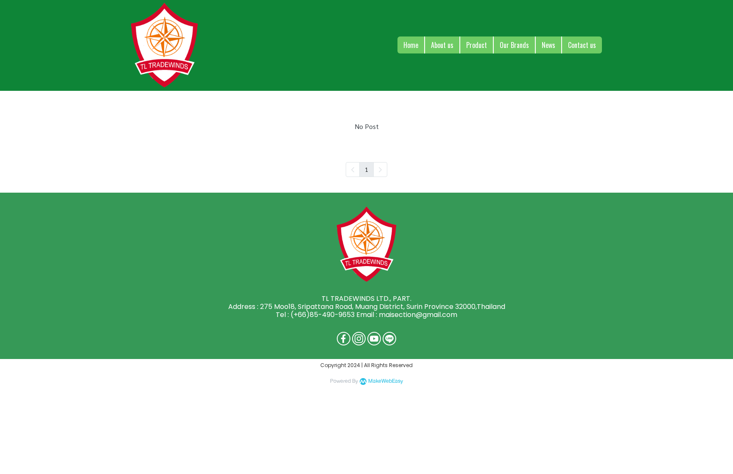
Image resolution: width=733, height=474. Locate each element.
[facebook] (343, 338)
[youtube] (374, 338)
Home (410, 45)
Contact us (582, 45)
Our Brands (514, 45)
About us (442, 45)
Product (476, 45)
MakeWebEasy (385, 381)
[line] (389, 338)
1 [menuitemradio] (366, 169)
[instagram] (359, 338)
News (548, 45)
